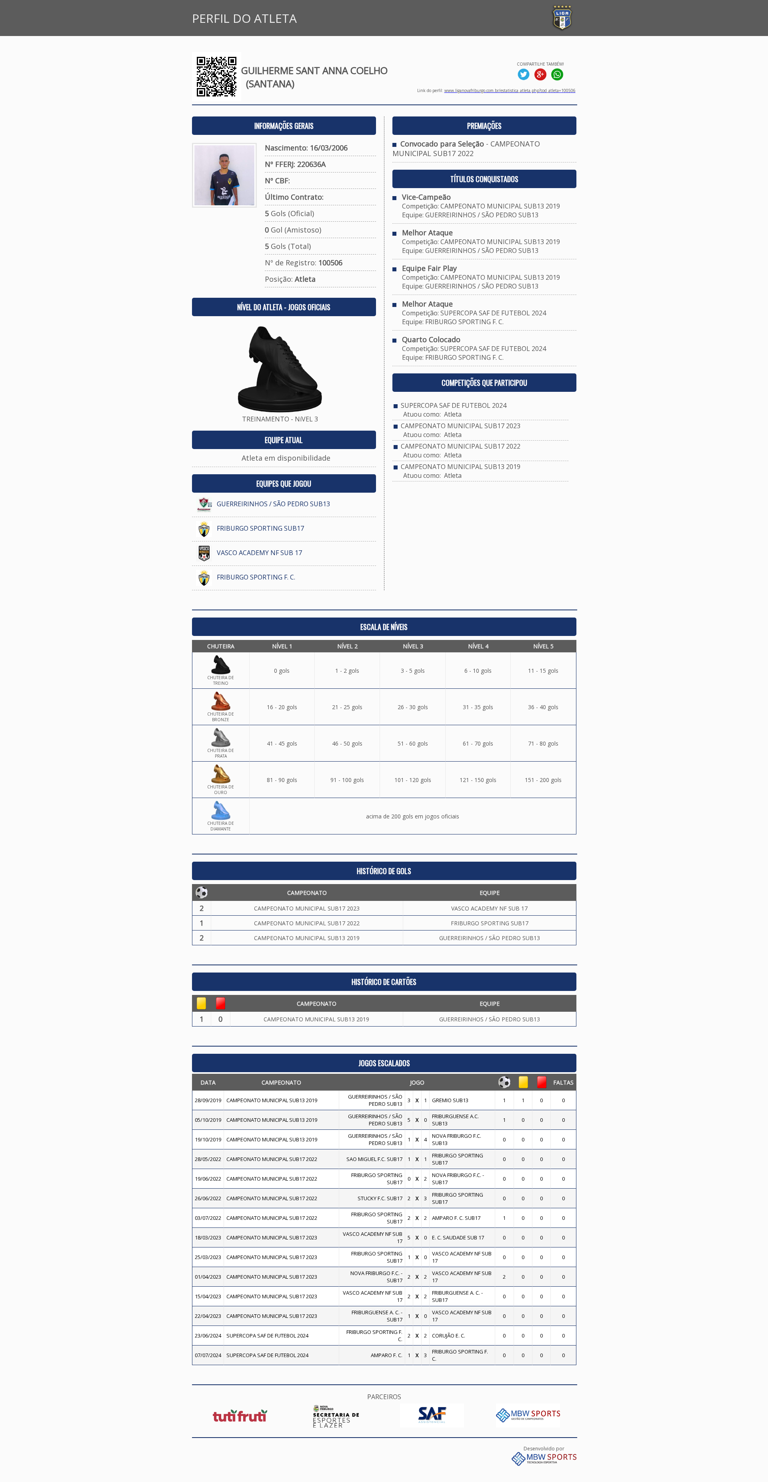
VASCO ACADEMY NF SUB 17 (259, 552)
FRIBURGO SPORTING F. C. (256, 577)
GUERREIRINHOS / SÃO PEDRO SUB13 (273, 503)
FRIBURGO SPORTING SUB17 (260, 528)
